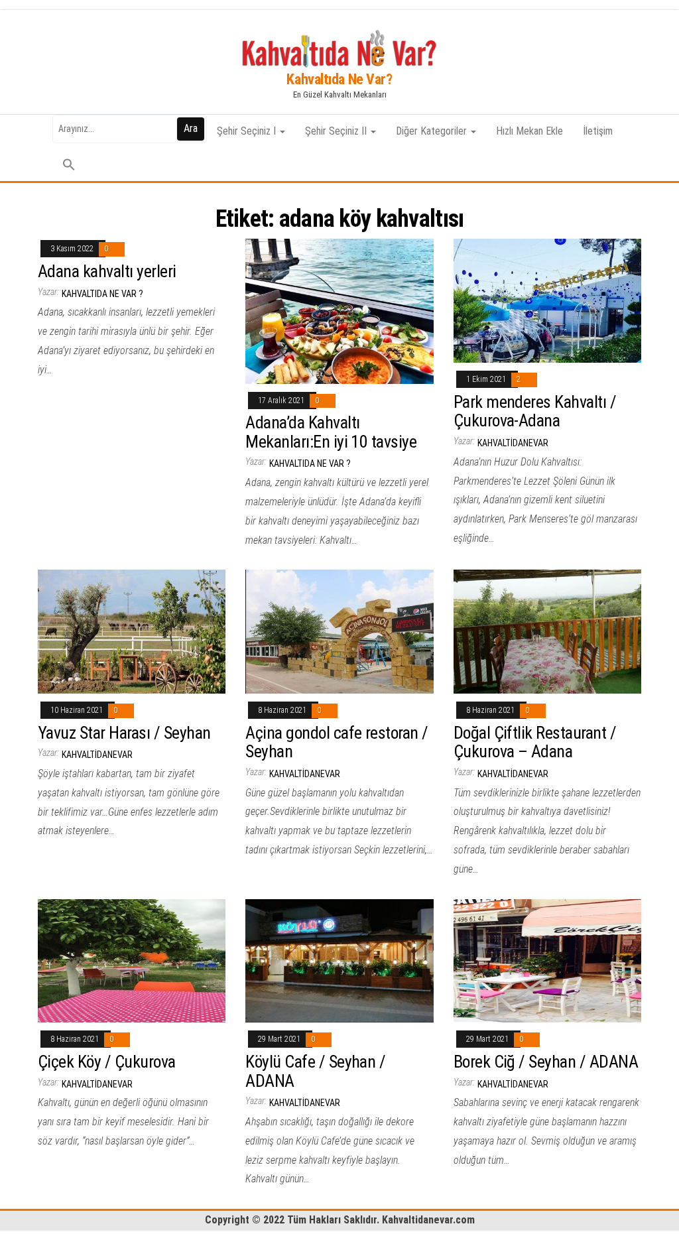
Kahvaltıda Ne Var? (339, 79)
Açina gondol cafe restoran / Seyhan (336, 742)
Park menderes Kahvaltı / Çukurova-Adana (535, 411)
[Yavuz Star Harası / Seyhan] (131, 631)
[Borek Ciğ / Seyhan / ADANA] (547, 960)
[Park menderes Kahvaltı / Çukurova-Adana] (547, 300)
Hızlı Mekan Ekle (529, 131)
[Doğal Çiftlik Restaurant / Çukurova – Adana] (547, 631)
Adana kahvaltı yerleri (107, 271)
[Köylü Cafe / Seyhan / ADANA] (339, 960)
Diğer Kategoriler (432, 131)
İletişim (598, 131)
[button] (69, 164)
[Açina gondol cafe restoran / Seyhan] (339, 631)
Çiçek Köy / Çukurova (107, 1062)
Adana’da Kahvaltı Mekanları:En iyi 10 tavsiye (330, 432)
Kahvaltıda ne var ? (102, 293)
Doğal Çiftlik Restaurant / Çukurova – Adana (535, 742)
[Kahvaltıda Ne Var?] (35, 131)
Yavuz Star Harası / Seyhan (124, 733)
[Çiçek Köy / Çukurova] (131, 960)
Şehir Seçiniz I (247, 131)
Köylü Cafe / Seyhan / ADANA (315, 1071)
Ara (191, 128)
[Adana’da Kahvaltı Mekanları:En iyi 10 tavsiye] (339, 310)
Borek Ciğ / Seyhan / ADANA (546, 1062)
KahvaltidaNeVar (512, 443)
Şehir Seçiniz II (337, 131)
